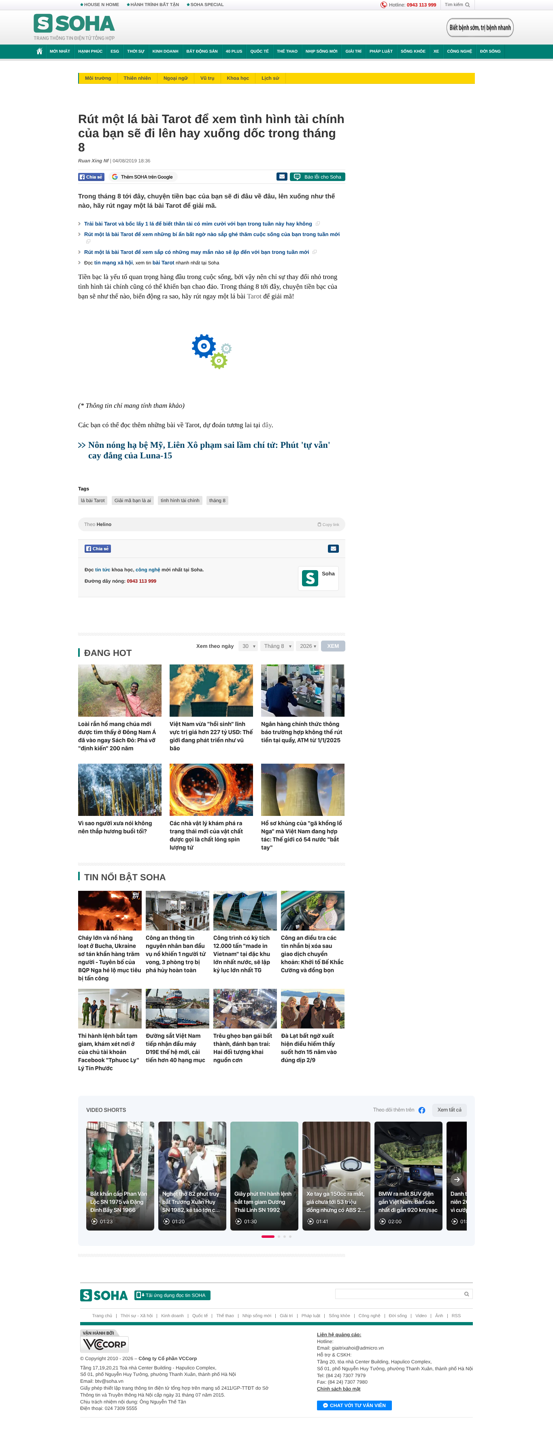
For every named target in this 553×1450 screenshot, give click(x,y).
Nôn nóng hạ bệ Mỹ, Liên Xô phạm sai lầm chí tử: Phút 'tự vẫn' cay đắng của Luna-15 (209, 450)
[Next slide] (457, 1179)
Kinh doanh (166, 51)
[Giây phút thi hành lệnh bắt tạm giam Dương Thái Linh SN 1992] (264, 1176)
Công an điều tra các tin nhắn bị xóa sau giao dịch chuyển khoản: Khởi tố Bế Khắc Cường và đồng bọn (312, 954)
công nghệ (148, 570)
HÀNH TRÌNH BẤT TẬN (155, 4)
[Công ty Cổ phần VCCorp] (178, 1341)
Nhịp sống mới (321, 51)
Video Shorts (106, 1110)
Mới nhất (60, 51)
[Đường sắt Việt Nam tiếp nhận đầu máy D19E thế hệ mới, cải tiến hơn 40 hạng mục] (177, 1008)
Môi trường (98, 78)
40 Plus (234, 51)
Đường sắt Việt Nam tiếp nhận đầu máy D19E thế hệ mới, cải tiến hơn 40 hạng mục (175, 1048)
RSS (456, 1316)
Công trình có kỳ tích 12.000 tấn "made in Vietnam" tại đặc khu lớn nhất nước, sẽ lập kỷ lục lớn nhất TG (241, 954)
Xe (436, 51)
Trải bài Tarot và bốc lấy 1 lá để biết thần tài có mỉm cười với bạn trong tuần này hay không (199, 224)
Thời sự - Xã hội (137, 1316)
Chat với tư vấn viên (358, 1405)
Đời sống (490, 51)
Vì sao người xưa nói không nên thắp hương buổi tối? (115, 827)
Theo (211, 524)
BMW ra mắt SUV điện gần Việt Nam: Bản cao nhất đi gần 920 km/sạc (408, 1202)
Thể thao (287, 51)
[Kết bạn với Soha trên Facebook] (310, 578)
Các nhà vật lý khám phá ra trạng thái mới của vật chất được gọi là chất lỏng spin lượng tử (206, 835)
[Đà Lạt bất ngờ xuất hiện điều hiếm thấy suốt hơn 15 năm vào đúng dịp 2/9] (313, 1008)
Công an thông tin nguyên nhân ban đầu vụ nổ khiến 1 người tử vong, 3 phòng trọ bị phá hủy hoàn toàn (176, 954)
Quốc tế (259, 51)
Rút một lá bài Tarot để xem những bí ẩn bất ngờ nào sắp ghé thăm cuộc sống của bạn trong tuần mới (212, 234)
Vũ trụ (207, 78)
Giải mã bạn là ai (133, 500)
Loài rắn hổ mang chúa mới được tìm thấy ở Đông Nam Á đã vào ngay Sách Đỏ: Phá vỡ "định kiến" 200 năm (117, 736)
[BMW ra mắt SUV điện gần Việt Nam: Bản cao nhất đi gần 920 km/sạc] (408, 1176)
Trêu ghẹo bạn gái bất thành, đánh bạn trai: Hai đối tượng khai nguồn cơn (242, 1048)
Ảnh (439, 1316)
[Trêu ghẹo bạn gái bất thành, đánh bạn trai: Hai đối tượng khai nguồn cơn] (245, 1008)
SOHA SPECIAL (207, 4)
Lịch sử (270, 78)
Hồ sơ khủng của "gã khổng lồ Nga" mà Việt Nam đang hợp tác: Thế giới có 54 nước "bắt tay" (301, 835)
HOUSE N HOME (101, 4)
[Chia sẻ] (91, 177)
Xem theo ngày (215, 646)
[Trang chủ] (74, 27)
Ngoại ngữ (176, 78)
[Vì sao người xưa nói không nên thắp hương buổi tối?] (120, 790)
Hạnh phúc (90, 51)
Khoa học (238, 78)
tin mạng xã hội (113, 263)
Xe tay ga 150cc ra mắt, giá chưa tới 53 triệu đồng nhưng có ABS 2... (336, 1202)
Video (421, 1316)
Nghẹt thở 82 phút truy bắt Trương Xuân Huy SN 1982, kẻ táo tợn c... (191, 1202)
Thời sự (135, 51)
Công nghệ (459, 51)
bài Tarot (163, 263)
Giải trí (353, 51)
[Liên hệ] (333, 549)
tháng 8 (217, 500)
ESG (115, 51)
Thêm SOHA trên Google (147, 177)
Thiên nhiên (137, 78)
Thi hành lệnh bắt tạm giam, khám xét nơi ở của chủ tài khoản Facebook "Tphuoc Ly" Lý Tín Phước (108, 1052)
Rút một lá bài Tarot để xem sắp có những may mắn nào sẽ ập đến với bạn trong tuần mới (197, 252)
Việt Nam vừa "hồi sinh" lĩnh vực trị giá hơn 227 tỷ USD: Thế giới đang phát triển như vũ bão (211, 736)
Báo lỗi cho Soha (322, 177)
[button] (268, 1236)
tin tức (102, 570)
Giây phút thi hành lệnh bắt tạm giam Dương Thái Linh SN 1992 (262, 1202)
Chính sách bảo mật (338, 1389)
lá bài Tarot (92, 500)
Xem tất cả (450, 1110)
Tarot (254, 296)
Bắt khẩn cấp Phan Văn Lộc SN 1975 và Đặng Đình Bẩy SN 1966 (118, 1202)
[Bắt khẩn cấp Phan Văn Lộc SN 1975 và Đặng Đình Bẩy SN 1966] (120, 1176)
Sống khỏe (413, 51)
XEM (333, 646)
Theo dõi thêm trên (394, 1110)
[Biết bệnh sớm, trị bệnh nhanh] (480, 27)
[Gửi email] (281, 176)
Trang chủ (102, 1316)
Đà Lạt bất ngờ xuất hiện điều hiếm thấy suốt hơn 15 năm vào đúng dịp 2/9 (309, 1048)
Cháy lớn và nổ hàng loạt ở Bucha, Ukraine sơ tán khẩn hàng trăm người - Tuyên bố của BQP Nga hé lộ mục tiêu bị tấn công (109, 958)
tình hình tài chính (180, 500)
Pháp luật (381, 51)
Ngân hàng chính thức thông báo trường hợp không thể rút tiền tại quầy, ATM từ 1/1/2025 (301, 732)
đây (266, 425)
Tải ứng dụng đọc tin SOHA (175, 1295)
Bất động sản (202, 51)
